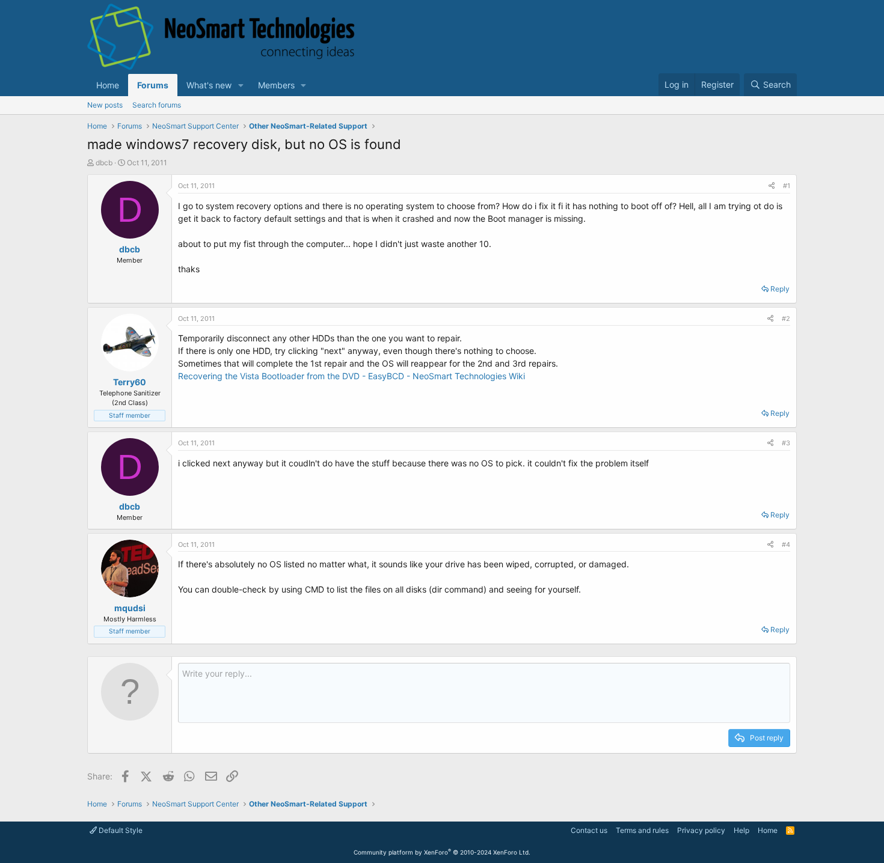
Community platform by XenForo (442, 852)
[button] (241, 85)
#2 (786, 318)
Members (276, 85)
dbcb (104, 162)
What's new (209, 85)
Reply (780, 288)
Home (107, 85)
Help (741, 830)
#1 (786, 185)
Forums (152, 85)
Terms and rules (642, 830)
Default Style (120, 830)
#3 (786, 443)
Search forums (156, 104)
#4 (786, 544)
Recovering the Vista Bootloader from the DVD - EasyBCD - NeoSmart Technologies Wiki (351, 376)
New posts (105, 104)
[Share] (771, 186)
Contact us (589, 830)
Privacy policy (701, 830)
